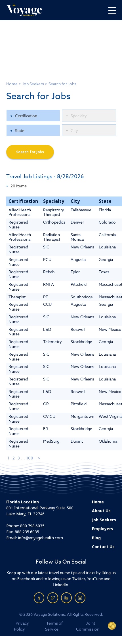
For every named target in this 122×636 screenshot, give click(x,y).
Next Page (39, 458)
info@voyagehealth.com (40, 538)
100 (29, 458)
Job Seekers (33, 83)
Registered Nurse (18, 224)
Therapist (17, 296)
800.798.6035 (32, 526)
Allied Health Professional (20, 212)
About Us (101, 511)
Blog (96, 538)
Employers (102, 529)
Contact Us (103, 547)
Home (12, 83)
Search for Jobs (30, 152)
